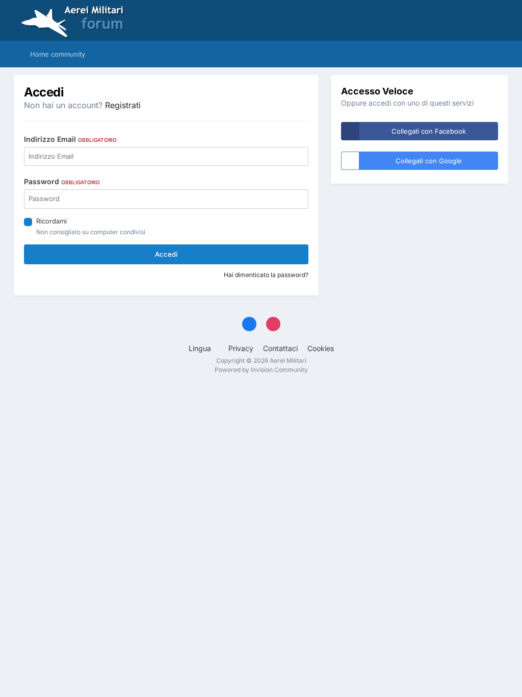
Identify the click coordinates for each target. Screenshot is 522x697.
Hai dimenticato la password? (266, 275)
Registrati (123, 105)
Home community (56, 54)
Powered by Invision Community (261, 370)
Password (62, 181)
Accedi (166, 254)
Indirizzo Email (70, 139)
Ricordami (51, 221)
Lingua (201, 348)
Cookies (320, 348)
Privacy (240, 348)
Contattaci (280, 348)
